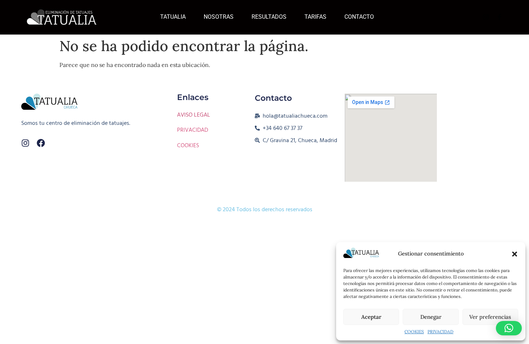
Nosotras (219, 16)
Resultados (269, 16)
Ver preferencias (490, 316)
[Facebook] (41, 143)
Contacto (359, 16)
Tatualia (173, 16)
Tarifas (315, 16)
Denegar (431, 316)
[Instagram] (25, 143)
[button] (514, 254)
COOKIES (414, 331)
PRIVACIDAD (440, 331)
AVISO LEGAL (193, 115)
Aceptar (371, 316)
